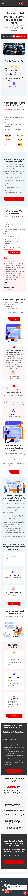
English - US (20, 884)
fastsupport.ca (13, 465)
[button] (3, 77)
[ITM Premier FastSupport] (3, 3)
